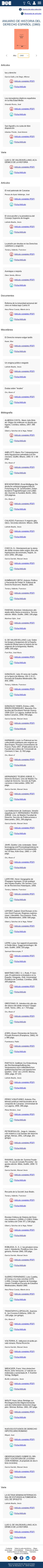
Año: (15, 56)
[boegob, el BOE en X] (15, 1559)
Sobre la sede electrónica (23, 1548)
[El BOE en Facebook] (21, 1559)
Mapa (35, 1548)
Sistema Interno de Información (17, 1552)
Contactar (9, 1548)
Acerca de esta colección (31, 9)
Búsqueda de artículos (32, 13)
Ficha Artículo (20, 87)
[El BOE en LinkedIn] (28, 1559)
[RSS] (9, 1559)
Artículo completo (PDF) (24, 81)
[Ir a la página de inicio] (6, 4)
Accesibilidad (18, 1550)
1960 (22, 56)
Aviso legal (8, 1550)
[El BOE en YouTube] (34, 1559)
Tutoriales (33, 1552)
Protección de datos (31, 1550)
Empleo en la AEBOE (21, 1553)
